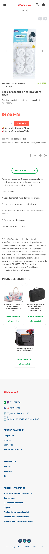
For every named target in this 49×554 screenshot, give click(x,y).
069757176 (15, 402)
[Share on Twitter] (34, 155)
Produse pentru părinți (13, 83)
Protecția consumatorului (16, 512)
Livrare (7, 440)
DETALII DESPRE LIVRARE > (14, 108)
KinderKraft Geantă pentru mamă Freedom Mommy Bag (13, 307)
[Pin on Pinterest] (39, 155)
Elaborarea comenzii (13, 503)
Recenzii (8, 471)
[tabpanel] (13, 294)
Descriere (20, 170)
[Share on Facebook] (29, 155)
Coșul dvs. (8, 507)
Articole (7, 467)
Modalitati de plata (13, 449)
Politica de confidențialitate (17, 517)
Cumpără (21, 123)
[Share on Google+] (44, 155)
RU (5, 476)
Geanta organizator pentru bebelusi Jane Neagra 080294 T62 (36, 307)
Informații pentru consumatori (18, 493)
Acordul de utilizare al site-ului (18, 521)
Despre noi (9, 435)
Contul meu (9, 498)
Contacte (8, 445)
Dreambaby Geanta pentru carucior (24, 349)
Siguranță (7, 87)
